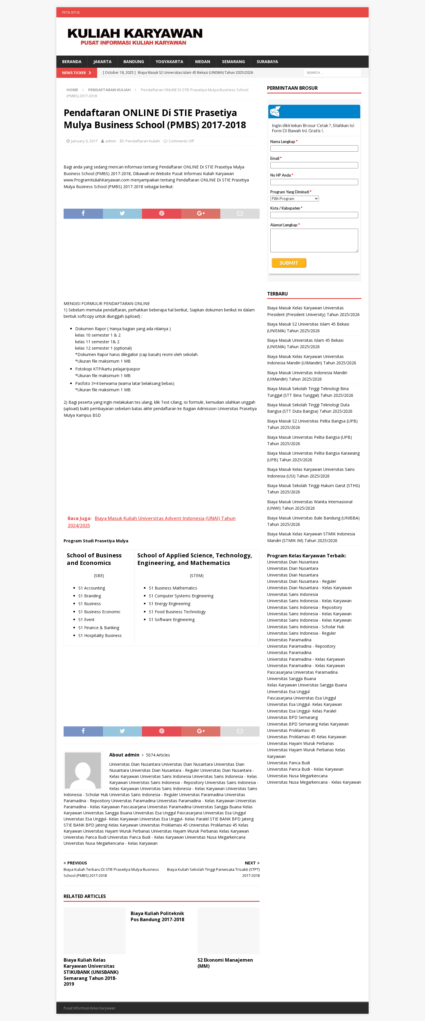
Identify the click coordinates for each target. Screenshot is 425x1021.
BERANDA (72, 61)
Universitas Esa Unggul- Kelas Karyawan (101, 819)
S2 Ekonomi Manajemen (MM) (225, 963)
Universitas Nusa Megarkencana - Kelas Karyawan (111, 843)
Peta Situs (71, 12)
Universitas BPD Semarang (292, 717)
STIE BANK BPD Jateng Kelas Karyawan (101, 825)
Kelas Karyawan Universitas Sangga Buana (307, 685)
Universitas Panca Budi (85, 837)
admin (110, 141)
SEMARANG (233, 61)
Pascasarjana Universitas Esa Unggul (211, 813)
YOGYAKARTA (169, 61)
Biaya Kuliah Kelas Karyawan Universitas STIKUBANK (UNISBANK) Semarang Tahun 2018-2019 (91, 972)
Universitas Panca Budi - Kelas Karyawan (146, 837)
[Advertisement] (161, 262)
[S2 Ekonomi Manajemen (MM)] (228, 931)
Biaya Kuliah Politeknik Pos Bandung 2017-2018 (157, 916)
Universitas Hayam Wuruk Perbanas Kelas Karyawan (200, 831)
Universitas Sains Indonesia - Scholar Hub (305, 626)
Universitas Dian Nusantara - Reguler (164, 770)
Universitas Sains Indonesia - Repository (166, 782)
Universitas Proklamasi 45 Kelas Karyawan (306, 736)
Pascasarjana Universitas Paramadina (156, 806)
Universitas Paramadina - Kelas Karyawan (195, 800)
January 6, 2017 (84, 141)
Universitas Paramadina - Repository (301, 646)
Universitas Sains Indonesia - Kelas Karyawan (182, 788)
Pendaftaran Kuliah (142, 141)
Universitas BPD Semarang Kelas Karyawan (308, 724)
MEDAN (202, 61)
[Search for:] (332, 72)
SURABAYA (267, 61)
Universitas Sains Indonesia (165, 776)
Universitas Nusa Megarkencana (215, 837)
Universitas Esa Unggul (154, 813)
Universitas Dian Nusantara (134, 764)
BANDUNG (133, 61)
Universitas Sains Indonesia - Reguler (143, 794)
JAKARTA (102, 61)
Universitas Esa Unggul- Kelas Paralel (174, 819)
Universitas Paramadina (201, 794)
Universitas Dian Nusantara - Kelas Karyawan (309, 587)
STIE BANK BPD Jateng (232, 819)
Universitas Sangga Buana (217, 806)
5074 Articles (158, 755)
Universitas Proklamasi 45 (163, 825)
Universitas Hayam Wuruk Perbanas (116, 831)
